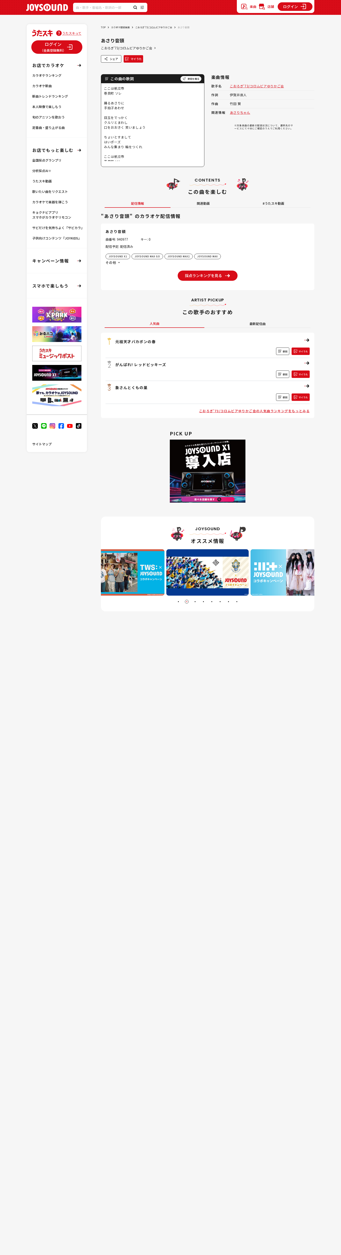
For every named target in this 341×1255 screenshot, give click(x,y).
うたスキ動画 (42, 181)
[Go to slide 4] (203, 601)
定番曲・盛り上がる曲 (48, 127)
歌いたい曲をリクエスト (50, 191)
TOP (103, 27)
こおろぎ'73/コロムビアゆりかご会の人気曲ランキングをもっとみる (254, 411)
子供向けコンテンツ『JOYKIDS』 (56, 238)
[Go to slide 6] (220, 601)
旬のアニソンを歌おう (48, 117)
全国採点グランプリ (46, 160)
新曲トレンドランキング (50, 96)
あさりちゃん (240, 112)
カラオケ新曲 (42, 85)
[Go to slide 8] (236, 601)
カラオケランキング (46, 75)
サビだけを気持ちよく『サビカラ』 (58, 227)
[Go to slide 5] (211, 601)
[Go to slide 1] (178, 601)
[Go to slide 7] (228, 601)
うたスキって (71, 33)
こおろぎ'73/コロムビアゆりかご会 (153, 27)
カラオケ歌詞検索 (120, 27)
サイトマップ (42, 444)
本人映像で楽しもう (46, 106)
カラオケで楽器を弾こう (50, 202)
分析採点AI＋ (41, 170)
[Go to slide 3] (195, 601)
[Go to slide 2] (186, 601)
